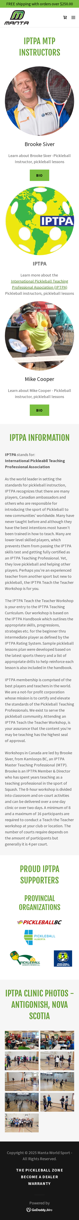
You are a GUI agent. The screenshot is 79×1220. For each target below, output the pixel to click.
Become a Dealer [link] (39, 1176)
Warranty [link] (39, 1183)
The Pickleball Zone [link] (39, 1170)
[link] (16, 17)
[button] (73, 17)
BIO (39, 175)
